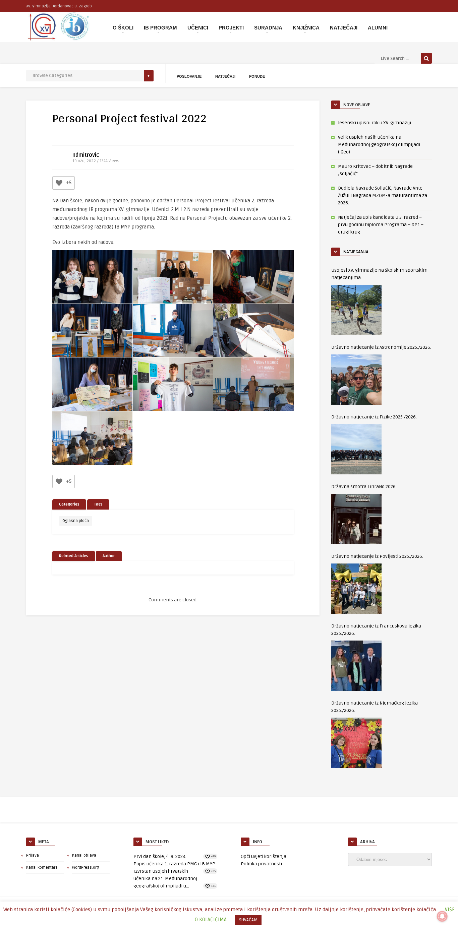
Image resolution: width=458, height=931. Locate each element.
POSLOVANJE (189, 76)
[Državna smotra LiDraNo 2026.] (356, 519)
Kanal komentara (42, 867)
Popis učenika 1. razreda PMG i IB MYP (174, 864)
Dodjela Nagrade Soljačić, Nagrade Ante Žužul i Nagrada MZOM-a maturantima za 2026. (382, 195)
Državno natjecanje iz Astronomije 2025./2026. (381, 347)
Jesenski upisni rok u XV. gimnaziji (374, 123)
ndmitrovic (85, 155)
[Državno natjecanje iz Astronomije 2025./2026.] (356, 379)
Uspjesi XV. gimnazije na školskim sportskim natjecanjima (379, 273)
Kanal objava (84, 855)
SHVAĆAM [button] (248, 920)
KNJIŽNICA (306, 27)
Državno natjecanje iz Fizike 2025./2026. (374, 417)
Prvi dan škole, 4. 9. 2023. (159, 856)
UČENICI (197, 27)
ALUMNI (378, 27)
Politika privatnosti (261, 864)
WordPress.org (85, 867)
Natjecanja (355, 251)
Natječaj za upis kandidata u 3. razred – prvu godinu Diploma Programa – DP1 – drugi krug (380, 224)
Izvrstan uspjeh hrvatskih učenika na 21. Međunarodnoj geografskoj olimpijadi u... (165, 878)
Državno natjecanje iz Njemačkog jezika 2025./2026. (374, 706)
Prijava (32, 855)
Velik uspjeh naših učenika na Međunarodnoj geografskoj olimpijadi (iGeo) (379, 144)
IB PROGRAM (160, 27)
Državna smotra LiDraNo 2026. (364, 486)
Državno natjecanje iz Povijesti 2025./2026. (377, 556)
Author (109, 555)
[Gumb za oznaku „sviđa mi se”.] (59, 183)
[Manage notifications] (442, 916)
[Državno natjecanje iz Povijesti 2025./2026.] (356, 588)
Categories (69, 504)
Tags (98, 504)
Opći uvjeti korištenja (263, 856)
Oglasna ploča (75, 520)
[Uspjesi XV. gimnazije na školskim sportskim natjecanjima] (356, 310)
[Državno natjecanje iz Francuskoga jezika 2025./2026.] (356, 666)
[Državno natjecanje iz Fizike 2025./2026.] (356, 449)
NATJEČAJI (343, 27)
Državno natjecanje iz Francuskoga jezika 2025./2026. (376, 629)
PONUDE (257, 76)
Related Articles (73, 555)
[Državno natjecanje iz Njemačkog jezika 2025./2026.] (356, 743)
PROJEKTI (231, 27)
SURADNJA (268, 27)
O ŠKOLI (123, 27)
